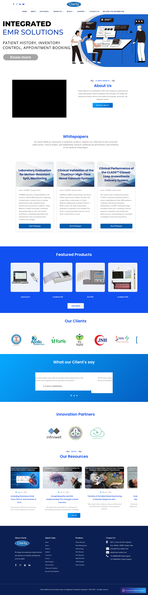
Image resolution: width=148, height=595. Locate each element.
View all (74, 515)
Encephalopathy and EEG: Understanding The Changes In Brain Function (74, 499)
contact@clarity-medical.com (119, 549)
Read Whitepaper (35, 226)
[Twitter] (17, 4)
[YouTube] (23, 4)
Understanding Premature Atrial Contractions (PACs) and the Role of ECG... (32, 499)
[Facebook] (14, 4)
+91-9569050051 (115, 559)
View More (75, 306)
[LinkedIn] (20, 4)
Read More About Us (102, 105)
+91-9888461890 (115, 556)
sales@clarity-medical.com (118, 552)
